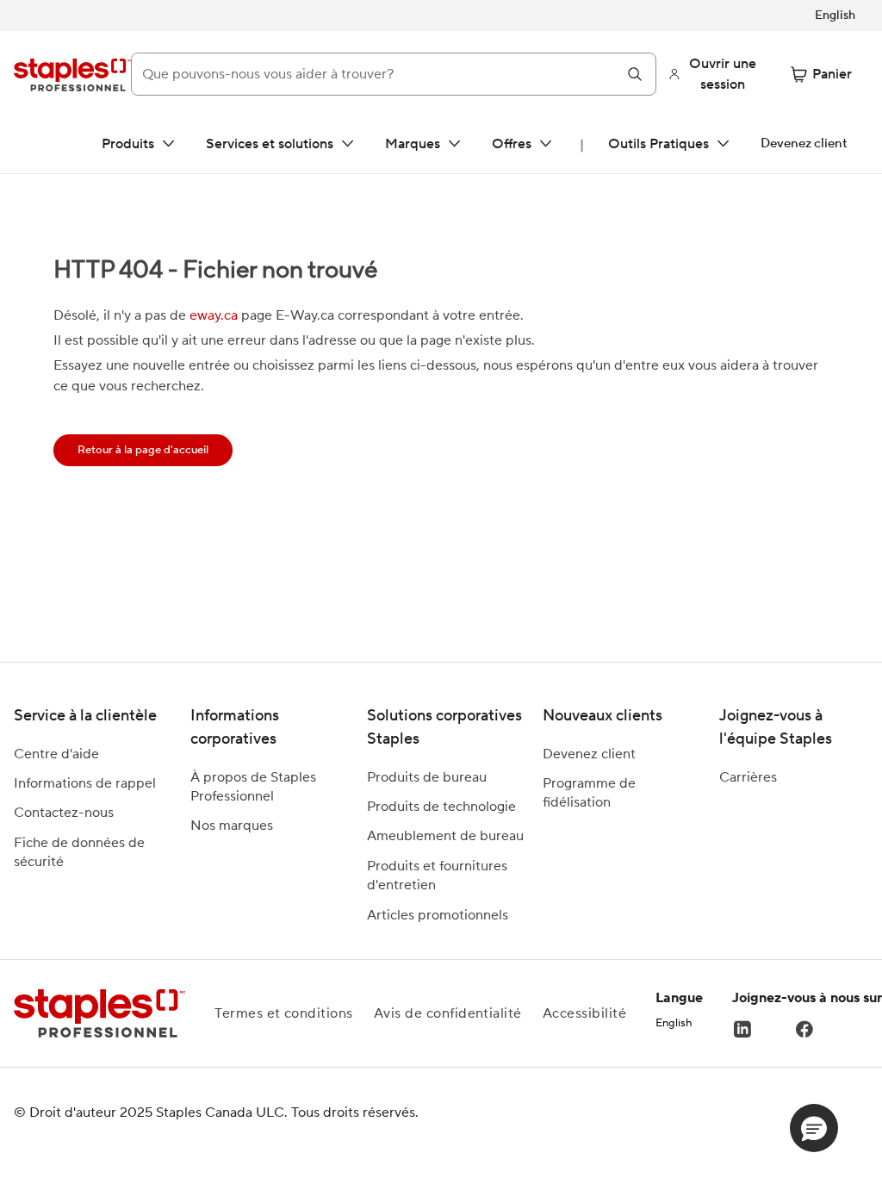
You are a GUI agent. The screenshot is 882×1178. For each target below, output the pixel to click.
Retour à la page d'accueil (143, 450)
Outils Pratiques (658, 144)
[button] (814, 1128)
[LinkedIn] (742, 1029)
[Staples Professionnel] (72, 74)
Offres (511, 144)
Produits (128, 144)
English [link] (835, 15)
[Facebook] (804, 1029)
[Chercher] (635, 74)
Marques (412, 144)
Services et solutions (269, 144)
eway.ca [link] (213, 315)
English (674, 1023)
